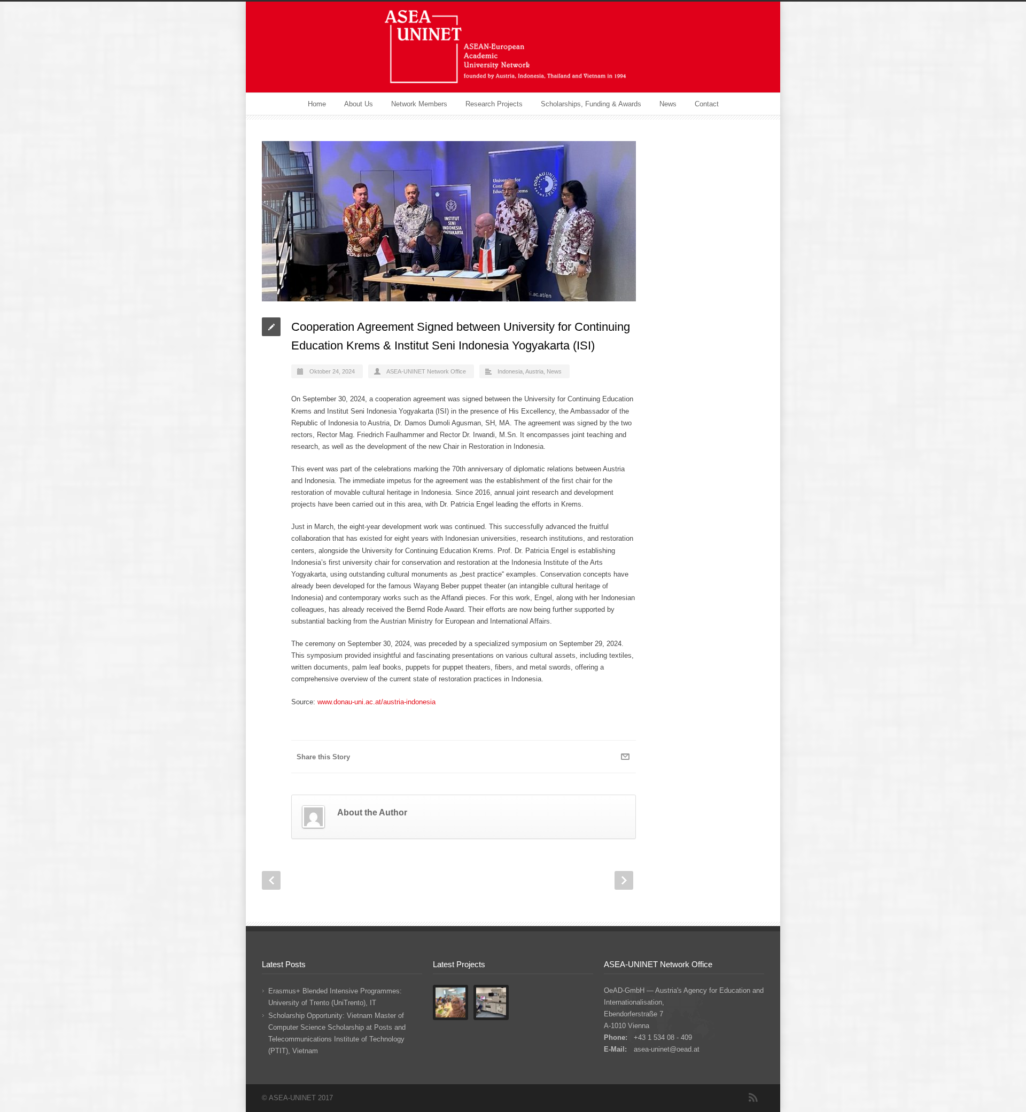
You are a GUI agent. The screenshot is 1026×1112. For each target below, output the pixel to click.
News (668, 104)
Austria (534, 371)
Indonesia (510, 371)
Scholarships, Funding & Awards (591, 104)
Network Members (419, 104)
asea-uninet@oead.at (666, 1049)
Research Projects (494, 104)
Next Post (624, 880)
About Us (358, 104)
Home (317, 104)
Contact (707, 104)
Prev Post (271, 880)
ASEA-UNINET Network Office (426, 371)
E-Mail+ (625, 756)
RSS (753, 1097)
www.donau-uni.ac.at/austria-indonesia (376, 702)
